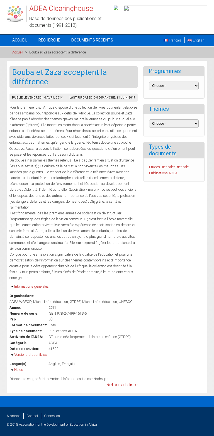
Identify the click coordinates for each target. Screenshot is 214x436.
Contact (32, 416)
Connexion (52, 416)
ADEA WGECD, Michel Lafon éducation (38, 302)
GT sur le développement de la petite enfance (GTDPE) (89, 337)
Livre (52, 325)
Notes (18, 370)
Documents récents (92, 40)
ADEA (52, 343)
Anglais (54, 364)
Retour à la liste (122, 384)
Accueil (19, 40)
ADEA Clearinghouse (61, 8)
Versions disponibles (30, 354)
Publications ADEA (62, 331)
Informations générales (31, 286)
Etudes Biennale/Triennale (169, 167)
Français (175, 40)
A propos (14, 416)
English (198, 40)
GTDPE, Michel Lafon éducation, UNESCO (101, 302)
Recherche (49, 40)
